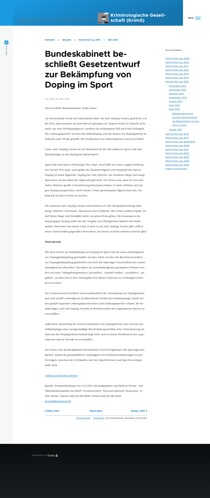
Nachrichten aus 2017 (177, 138)
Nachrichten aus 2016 (177, 134)
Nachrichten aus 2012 (177, 70)
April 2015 (174, 105)
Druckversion (83, 418)
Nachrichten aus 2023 (177, 157)
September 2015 (178, 98)
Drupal (51, 455)
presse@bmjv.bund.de (57, 401)
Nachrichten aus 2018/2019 (180, 142)
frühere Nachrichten (176, 169)
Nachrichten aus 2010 (177, 62)
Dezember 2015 (177, 86)
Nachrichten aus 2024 (177, 161)
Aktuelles (66, 40)
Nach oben (96, 410)
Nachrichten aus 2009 (177, 58)
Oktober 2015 (176, 94)
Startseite (50, 40)
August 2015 (175, 101)
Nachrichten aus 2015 (89, 40)
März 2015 (113, 40)
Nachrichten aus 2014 (177, 78)
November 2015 (177, 90)
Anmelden (98, 418)
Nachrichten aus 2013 (177, 74)
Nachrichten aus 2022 (177, 153)
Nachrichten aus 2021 (177, 149)
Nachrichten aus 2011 (176, 66)
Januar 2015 (138, 410)
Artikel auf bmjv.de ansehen (61, 375)
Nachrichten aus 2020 (177, 146)
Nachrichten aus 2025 (177, 165)
